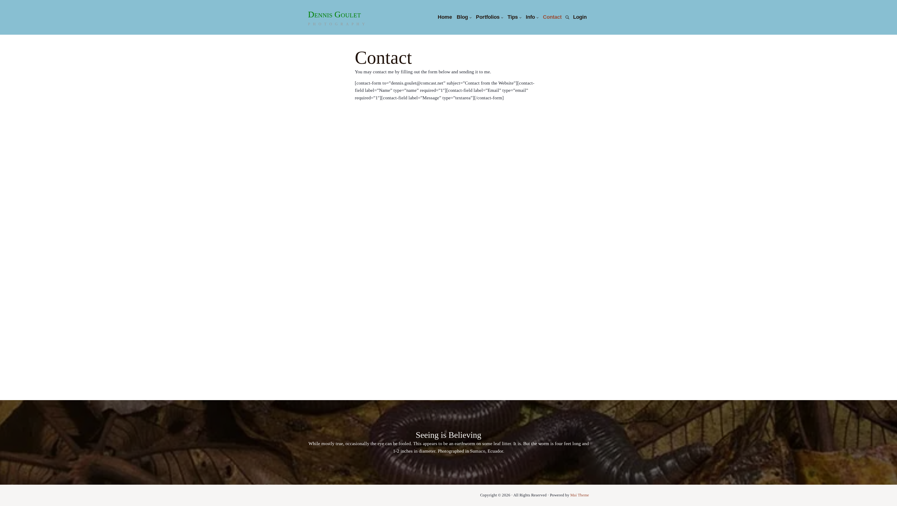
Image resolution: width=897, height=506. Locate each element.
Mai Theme (579, 495)
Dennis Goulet (334, 14)
